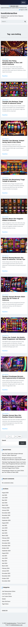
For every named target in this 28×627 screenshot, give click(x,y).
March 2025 (5, 535)
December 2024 (6, 543)
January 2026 (5, 510)
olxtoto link (4, 610)
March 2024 (5, 565)
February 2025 (5, 538)
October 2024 (5, 548)
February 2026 (5, 507)
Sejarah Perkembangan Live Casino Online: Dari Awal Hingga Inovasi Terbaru (13, 467)
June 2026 (4, 497)
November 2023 (6, 576)
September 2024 (6, 550)
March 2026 (5, 505)
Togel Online (5, 604)
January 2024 (5, 570)
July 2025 (4, 525)
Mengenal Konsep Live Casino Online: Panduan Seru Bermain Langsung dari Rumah (14, 458)
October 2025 (5, 518)
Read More (5, 76)
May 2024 (4, 560)
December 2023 (6, 573)
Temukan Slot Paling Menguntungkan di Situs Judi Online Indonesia (12, 62)
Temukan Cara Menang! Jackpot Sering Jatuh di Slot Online (13, 141)
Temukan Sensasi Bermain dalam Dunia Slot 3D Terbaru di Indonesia (13, 298)
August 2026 (5, 492)
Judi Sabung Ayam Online (8, 591)
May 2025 (4, 530)
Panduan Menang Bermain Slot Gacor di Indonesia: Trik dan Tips (13, 258)
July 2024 (4, 555)
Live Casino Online (7, 596)
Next (19, 436)
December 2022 (6, 581)
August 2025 (5, 523)
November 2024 (6, 545)
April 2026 (4, 502)
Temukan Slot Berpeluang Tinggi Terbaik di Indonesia (13, 180)
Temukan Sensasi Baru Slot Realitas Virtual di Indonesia (12, 416)
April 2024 (4, 563)
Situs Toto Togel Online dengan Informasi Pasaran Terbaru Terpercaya (12, 454)
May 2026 (4, 500)
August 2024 (5, 553)
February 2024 (5, 568)
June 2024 (4, 558)
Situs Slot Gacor (5, 59)
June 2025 (4, 528)
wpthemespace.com (16, 625)
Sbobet (4, 599)
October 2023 (5, 578)
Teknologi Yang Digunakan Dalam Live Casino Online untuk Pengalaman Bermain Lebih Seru (14, 462)
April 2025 (4, 533)
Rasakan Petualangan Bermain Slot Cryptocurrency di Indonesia (13, 377)
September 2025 (6, 520)
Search (4, 440)
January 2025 (5, 540)
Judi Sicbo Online (6, 593)
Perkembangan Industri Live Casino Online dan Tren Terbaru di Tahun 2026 (13, 471)
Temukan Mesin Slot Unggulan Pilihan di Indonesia (12, 219)
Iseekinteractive (9, 13)
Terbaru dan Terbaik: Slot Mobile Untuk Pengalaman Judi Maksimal (13, 338)
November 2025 (6, 515)
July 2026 (4, 495)
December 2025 (6, 512)
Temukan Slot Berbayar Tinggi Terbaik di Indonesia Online (12, 102)
